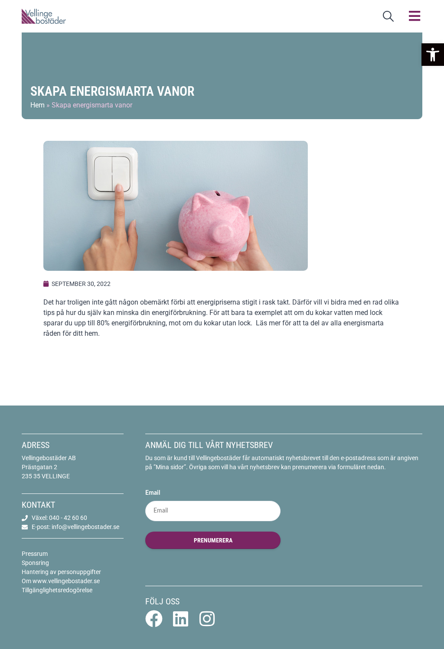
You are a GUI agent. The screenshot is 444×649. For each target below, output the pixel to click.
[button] (414, 16)
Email (152, 493)
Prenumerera (213, 540)
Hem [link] (37, 105)
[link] (432, 54)
